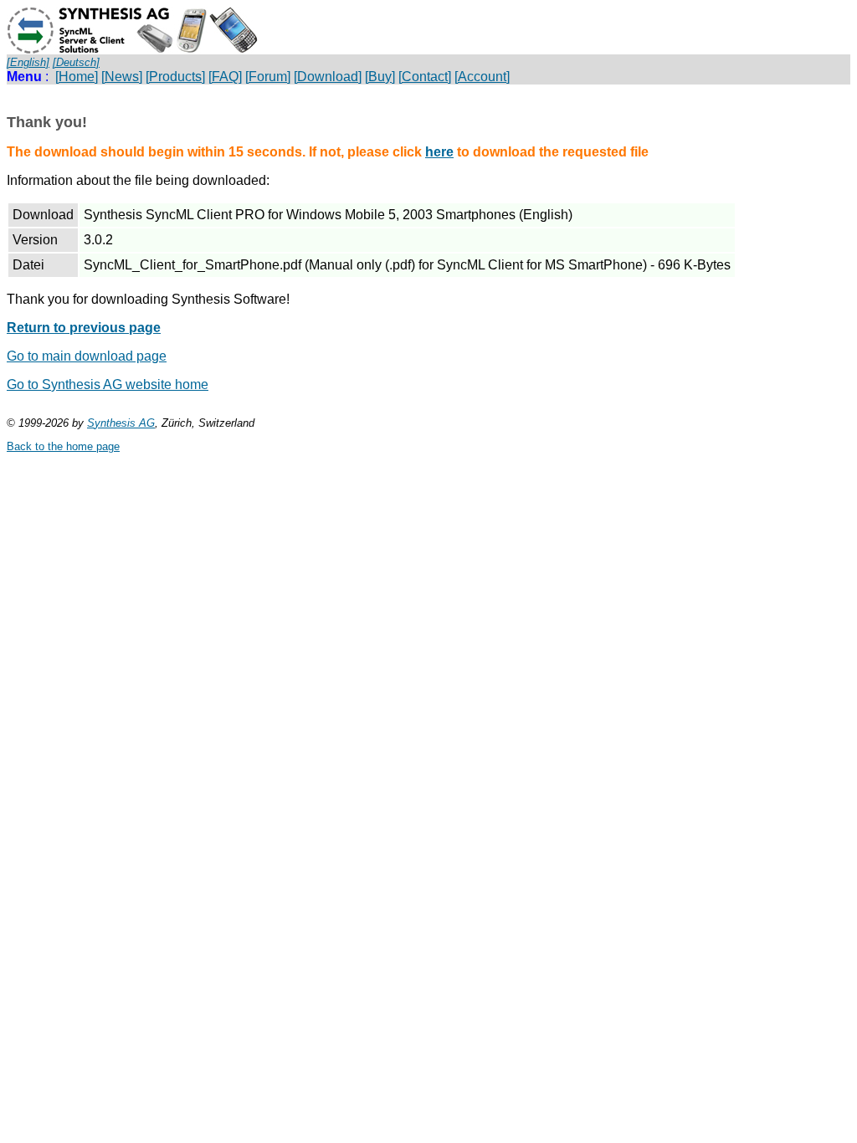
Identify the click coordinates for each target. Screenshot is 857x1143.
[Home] (76, 76)
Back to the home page (63, 446)
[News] (121, 76)
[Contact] (424, 76)
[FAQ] (225, 76)
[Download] (328, 76)
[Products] (175, 76)
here (439, 152)
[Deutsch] (76, 62)
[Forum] (267, 76)
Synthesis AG (121, 423)
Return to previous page (84, 327)
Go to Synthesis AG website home (107, 384)
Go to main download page (87, 356)
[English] (28, 62)
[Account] (482, 76)
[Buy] (380, 76)
